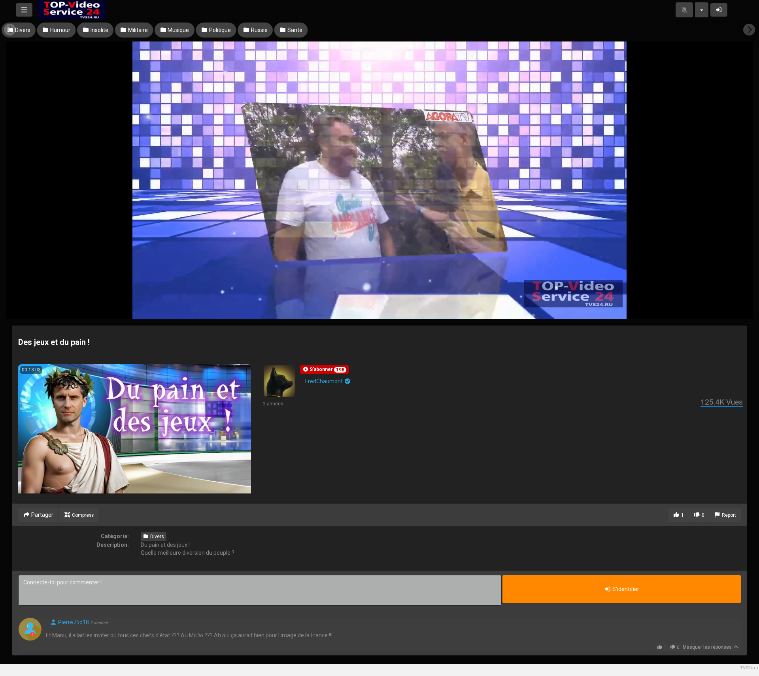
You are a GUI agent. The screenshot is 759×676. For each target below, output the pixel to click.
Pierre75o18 (73, 622)
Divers (156, 536)
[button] (324, 369)
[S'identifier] (719, 10)
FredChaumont (324, 381)
